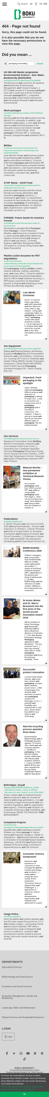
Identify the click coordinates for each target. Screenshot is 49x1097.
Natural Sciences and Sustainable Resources (23, 1017)
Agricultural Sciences (12, 967)
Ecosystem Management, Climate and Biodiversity (19, 997)
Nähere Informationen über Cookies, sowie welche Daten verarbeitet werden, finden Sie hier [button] (22, 1087)
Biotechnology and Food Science (17, 977)
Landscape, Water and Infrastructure (18, 1008)
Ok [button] (24, 1094)
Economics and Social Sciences (17, 986)
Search (40, 64)
